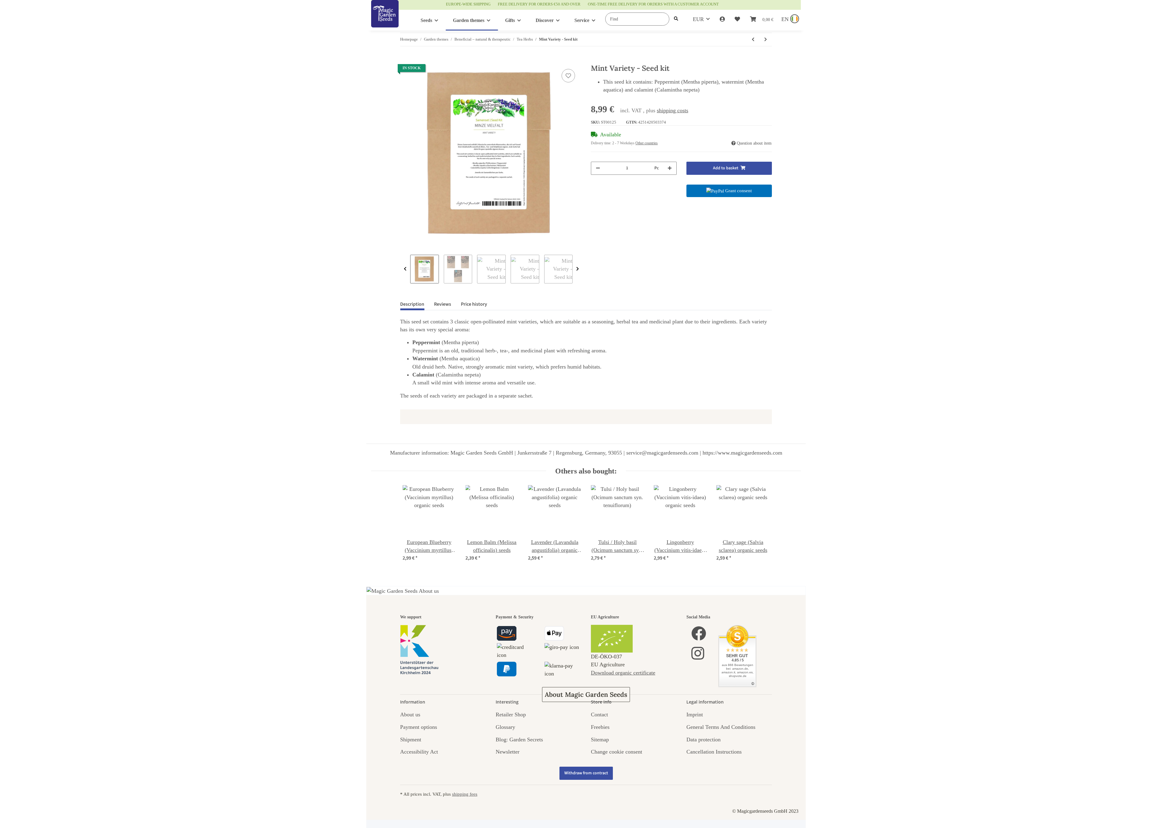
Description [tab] (412, 304)
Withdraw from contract (586, 773)
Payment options (418, 727)
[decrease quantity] (598, 168)
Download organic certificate (623, 673)
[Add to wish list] (568, 75)
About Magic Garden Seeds (586, 694)
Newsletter (507, 752)
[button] (722, 19)
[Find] (676, 19)
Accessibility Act (419, 752)
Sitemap (600, 739)
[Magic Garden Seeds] (385, 20)
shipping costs (672, 110)
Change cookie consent (616, 752)
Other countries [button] (646, 143)
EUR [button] (698, 19)
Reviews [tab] (442, 304)
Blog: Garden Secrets (519, 739)
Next (578, 269)
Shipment (410, 739)
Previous (405, 269)
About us (410, 714)
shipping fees (464, 794)
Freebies (600, 727)
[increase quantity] (669, 168)
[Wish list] (737, 19)
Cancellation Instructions (714, 752)
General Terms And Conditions (720, 727)
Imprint (694, 714)
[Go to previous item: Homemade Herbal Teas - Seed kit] (753, 39)
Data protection (703, 739)
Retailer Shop (511, 714)
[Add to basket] (405, 60)
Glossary (505, 727)
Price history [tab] (474, 304)
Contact (599, 714)
